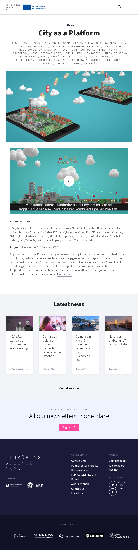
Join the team (117, 461)
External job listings (116, 468)
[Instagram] (121, 484)
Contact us (77, 489)
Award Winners (80, 484)
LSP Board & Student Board (83, 477)
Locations (77, 493)
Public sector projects (84, 466)
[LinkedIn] (112, 484)
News (70, 25)
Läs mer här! (64, 274)
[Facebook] (112, 492)
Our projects (78, 461)
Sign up (68, 427)
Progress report (81, 470)
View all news (67, 388)
